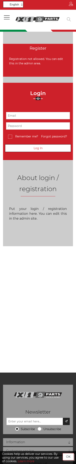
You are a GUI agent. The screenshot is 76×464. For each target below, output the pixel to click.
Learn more (26, 461)
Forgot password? (54, 136)
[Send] (66, 421)
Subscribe (28, 429)
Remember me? (26, 136)
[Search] (69, 20)
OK (68, 457)
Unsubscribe (52, 429)
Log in (71, 5)
